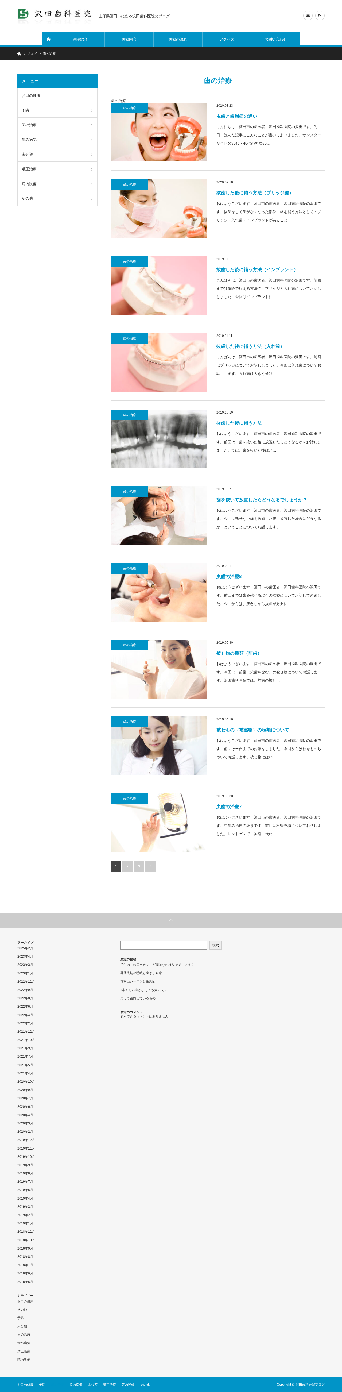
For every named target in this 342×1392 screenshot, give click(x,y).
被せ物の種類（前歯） (239, 653)
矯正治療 (29, 169)
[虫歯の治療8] (159, 592)
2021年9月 (25, 1048)
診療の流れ (178, 39)
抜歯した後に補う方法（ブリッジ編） (255, 192)
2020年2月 (25, 1131)
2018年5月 (25, 1282)
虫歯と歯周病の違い (236, 116)
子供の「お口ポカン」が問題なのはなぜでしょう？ (157, 965)
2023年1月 (25, 973)
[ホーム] (49, 39)
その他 (27, 198)
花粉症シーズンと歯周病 (138, 981)
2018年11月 (26, 1231)
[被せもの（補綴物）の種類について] (159, 745)
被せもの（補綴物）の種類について (255, 729)
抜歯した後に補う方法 (239, 423)
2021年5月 (25, 1065)
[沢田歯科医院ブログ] (54, 16)
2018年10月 (26, 1240)
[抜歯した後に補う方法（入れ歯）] (159, 362)
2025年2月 (25, 948)
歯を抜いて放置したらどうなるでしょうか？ (261, 499)
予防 (25, 110)
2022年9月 (25, 990)
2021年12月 (26, 1032)
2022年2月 (25, 1023)
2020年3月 (25, 1123)
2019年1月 (25, 1223)
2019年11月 (26, 1148)
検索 (215, 945)
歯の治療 (129, 108)
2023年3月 (25, 965)
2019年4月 (25, 1198)
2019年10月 (26, 1157)
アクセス (226, 39)
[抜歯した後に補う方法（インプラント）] (159, 285)
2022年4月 (25, 1015)
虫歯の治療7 (229, 806)
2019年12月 (26, 1140)
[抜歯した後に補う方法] (159, 439)
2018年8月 (25, 1257)
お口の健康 (31, 95)
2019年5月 (25, 1190)
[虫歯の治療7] (159, 822)
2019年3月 (25, 1207)
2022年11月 (26, 982)
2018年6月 (25, 1273)
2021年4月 (25, 1073)
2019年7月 (25, 1181)
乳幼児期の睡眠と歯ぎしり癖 (141, 973)
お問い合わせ (276, 39)
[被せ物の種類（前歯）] (159, 669)
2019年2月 (25, 1215)
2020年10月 (26, 1081)
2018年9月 (25, 1248)
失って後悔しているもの (138, 998)
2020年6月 (25, 1107)
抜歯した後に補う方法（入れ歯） (250, 346)
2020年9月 (25, 1090)
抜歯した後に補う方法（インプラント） (257, 269)
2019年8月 (25, 1173)
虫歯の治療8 (229, 576)
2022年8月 (25, 998)
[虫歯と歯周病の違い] (159, 132)
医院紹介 (80, 39)
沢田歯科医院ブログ (310, 1384)
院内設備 (29, 184)
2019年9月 (25, 1165)
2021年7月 (25, 1056)
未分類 (27, 154)
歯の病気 (29, 139)
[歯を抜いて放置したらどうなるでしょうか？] (159, 515)
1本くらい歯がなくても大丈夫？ (143, 990)
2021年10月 (26, 1040)
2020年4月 (25, 1115)
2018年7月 (25, 1265)
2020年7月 (25, 1098)
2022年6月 (25, 1006)
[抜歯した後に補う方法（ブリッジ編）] (159, 208)
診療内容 (129, 39)
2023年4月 (25, 956)
